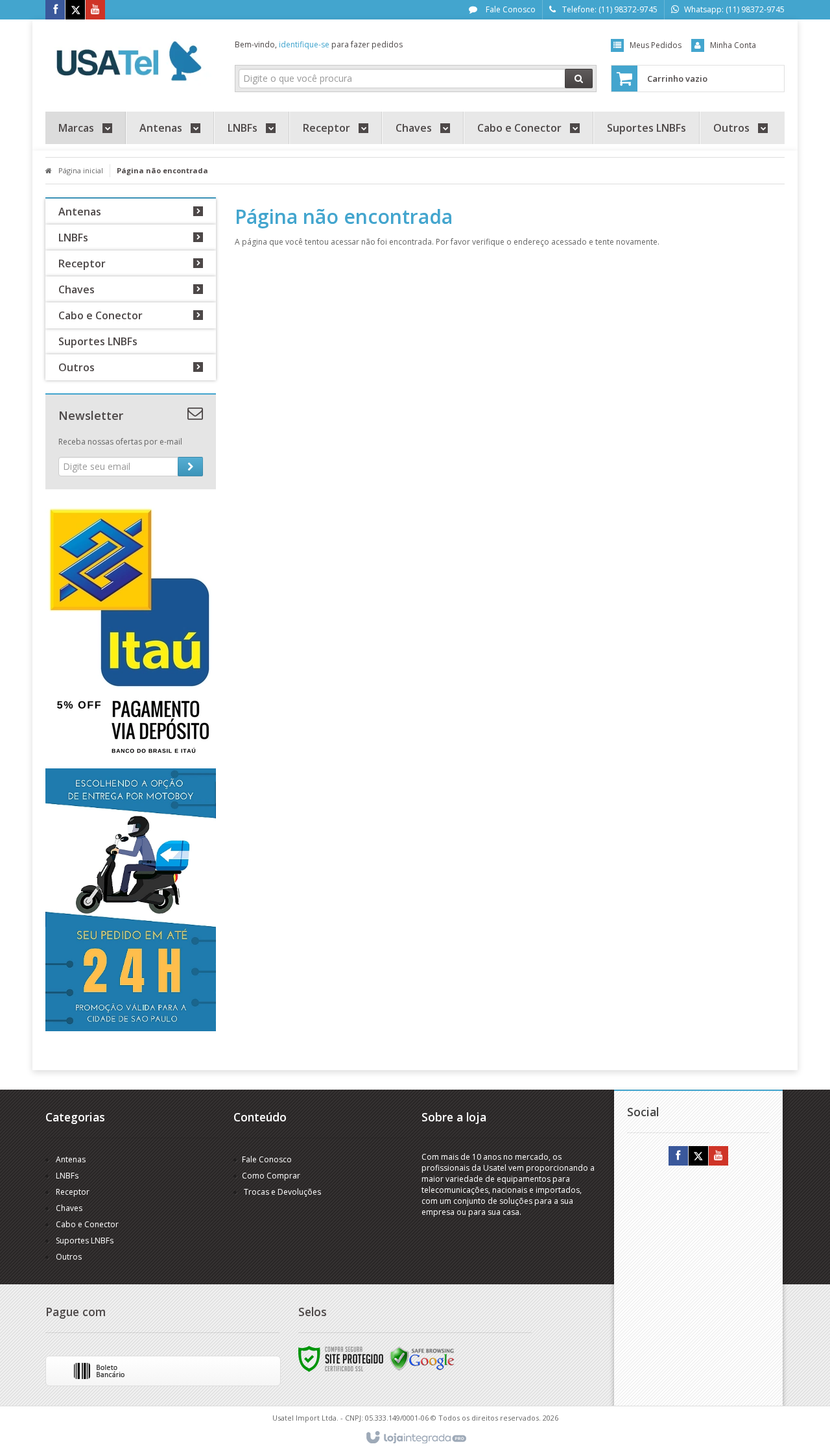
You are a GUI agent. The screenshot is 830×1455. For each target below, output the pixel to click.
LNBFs (67, 1175)
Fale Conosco (510, 9)
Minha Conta (733, 45)
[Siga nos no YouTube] (718, 1156)
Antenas (71, 1159)
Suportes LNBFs (84, 1240)
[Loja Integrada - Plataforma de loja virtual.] (415, 1438)
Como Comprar (271, 1175)
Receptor (72, 1191)
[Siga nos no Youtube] (95, 10)
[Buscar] (579, 78)
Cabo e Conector (87, 1224)
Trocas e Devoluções (281, 1191)
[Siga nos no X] (75, 10)
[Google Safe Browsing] (422, 1357)
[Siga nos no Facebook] (55, 10)
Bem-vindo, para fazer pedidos (319, 44)
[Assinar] (190, 466)
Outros (69, 1256)
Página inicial (80, 170)
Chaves (69, 1208)
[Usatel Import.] (130, 62)
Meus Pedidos (656, 45)
